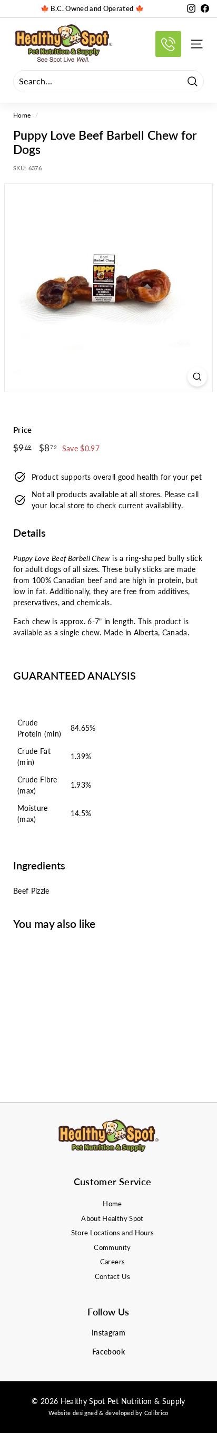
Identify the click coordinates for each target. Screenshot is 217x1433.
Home (22, 115)
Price (22, 429)
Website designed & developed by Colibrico (108, 1412)
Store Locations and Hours (112, 1232)
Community (112, 1247)
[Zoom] (197, 376)
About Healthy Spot (112, 1218)
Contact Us (113, 1276)
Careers (112, 1261)
